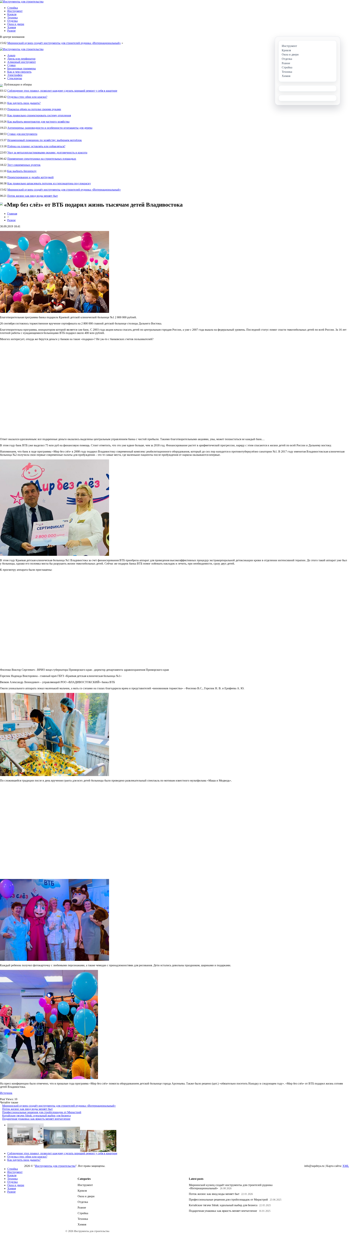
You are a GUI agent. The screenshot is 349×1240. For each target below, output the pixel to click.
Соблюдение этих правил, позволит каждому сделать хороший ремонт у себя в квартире (62, 90)
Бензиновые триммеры (21, 68)
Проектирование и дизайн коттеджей (30, 177)
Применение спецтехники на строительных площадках (41, 158)
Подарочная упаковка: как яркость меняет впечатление (36, 1118)
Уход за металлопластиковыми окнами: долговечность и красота (47, 152)
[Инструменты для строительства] (21, 1)
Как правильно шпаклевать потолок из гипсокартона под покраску (49, 183)
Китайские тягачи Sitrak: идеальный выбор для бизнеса (36, 1115)
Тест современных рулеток (24, 164)
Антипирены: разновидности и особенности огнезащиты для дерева (49, 127)
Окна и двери (15, 24)
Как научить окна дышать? (24, 103)
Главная (12, 213)
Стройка (12, 7)
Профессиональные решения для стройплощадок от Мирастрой (41, 1112)
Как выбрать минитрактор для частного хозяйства (38, 121)
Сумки (11, 65)
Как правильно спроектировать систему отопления (39, 115)
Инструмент (15, 11)
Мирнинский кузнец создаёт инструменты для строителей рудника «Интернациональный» (64, 43)
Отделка (12, 20)
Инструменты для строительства (55, 1165)
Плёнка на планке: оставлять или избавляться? (36, 146)
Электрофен (14, 75)
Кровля (11, 14)
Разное (11, 30)
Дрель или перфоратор (21, 58)
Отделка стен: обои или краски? (27, 96)
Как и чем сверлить (19, 71)
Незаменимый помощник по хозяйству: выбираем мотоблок (44, 140)
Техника (12, 17)
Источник (6, 1093)
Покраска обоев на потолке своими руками (34, 109)
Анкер (11, 55)
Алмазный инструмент (21, 61)
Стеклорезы (14, 78)
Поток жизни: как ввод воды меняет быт (32, 195)
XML (345, 1165)
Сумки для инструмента (22, 133)
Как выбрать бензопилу (22, 171)
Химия (11, 27)
